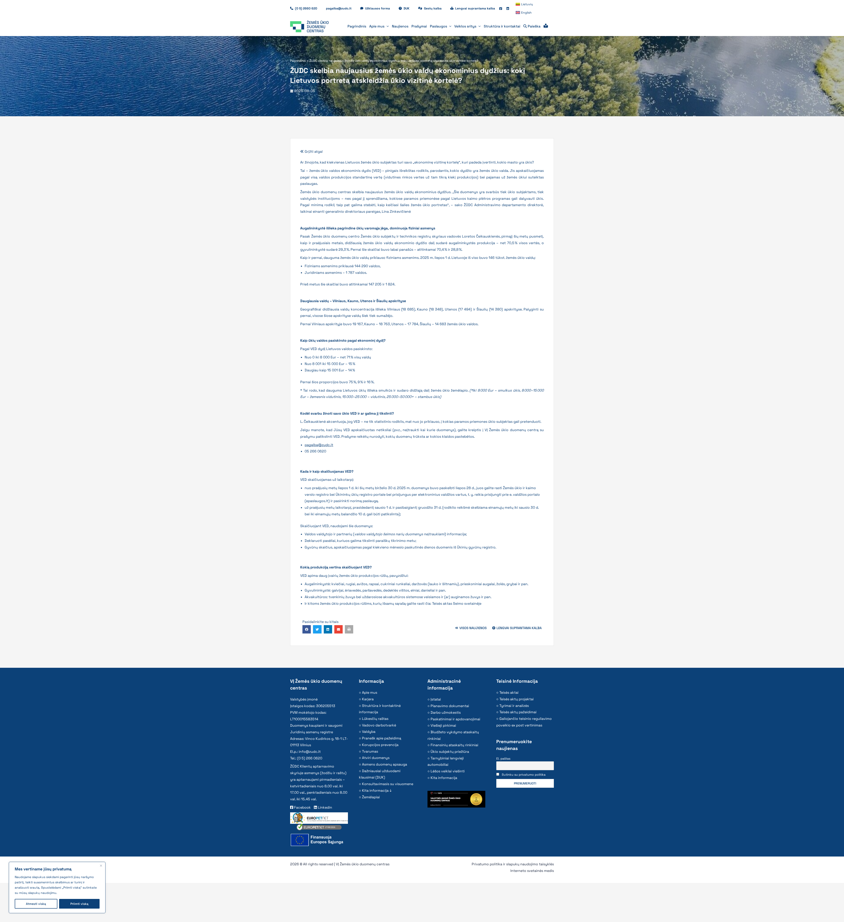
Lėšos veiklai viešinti (448, 771)
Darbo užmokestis (446, 712)
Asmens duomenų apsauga (384, 764)
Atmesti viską (36, 904)
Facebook (302, 807)
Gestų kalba (435, 8)
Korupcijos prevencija (380, 744)
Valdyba (368, 731)
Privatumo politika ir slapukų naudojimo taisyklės (513, 864)
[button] (386, 26)
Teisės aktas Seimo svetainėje (456, 603)
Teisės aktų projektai (516, 699)
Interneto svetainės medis (532, 870)
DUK (409, 8)
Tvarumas (370, 751)
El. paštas (503, 758)
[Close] (101, 865)
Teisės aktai (508, 692)
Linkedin (324, 807)
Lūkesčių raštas (375, 718)
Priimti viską (79, 904)
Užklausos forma (379, 8)
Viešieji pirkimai (443, 725)
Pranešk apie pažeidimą (381, 738)
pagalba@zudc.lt (319, 445)
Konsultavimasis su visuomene (387, 784)
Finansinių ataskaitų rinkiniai (454, 745)
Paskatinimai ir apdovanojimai (455, 719)
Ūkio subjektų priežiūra (450, 751)
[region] (57, 887)
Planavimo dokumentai (450, 706)
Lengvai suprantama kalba (475, 8)
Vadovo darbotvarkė (379, 725)
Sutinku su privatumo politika (524, 775)
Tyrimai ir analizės (514, 705)
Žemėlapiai (371, 797)
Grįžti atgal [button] (313, 151)
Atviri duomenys (375, 757)
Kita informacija (444, 777)
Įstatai (436, 699)
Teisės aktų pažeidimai (518, 712)
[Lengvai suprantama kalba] (545, 26)
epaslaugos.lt (317, 501)
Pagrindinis (298, 61)
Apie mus (369, 692)
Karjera (368, 699)
